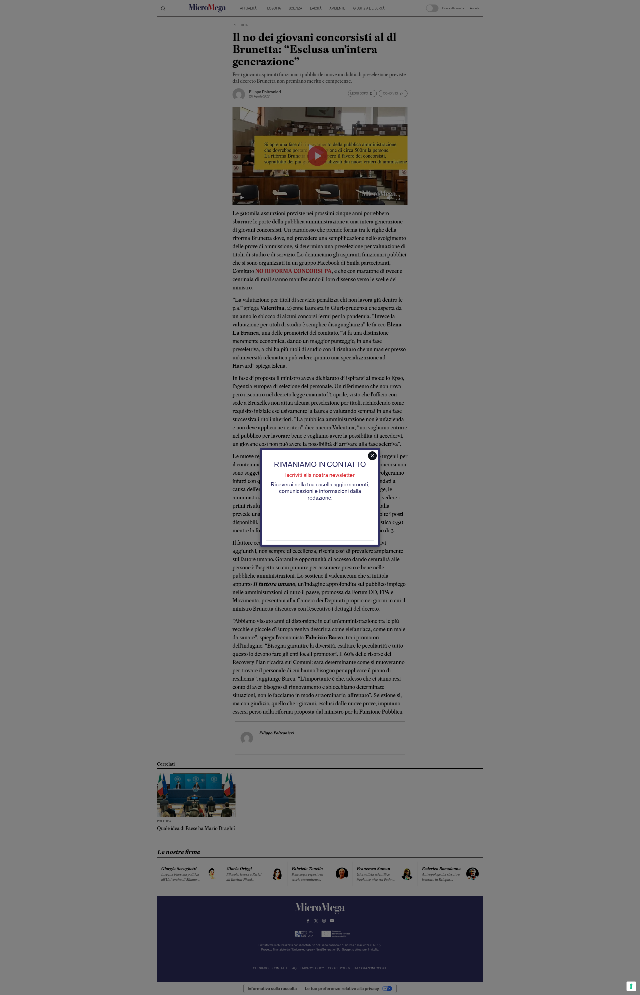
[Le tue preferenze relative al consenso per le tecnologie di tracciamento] (631, 986)
